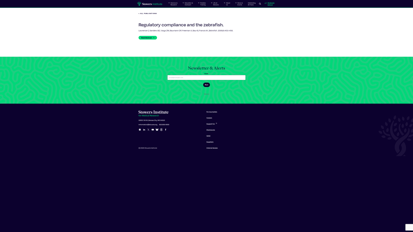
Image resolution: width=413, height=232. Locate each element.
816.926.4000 (164, 124)
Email (206, 73)
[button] (172, 4)
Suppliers (209, 142)
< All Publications (148, 13)
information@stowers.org (148, 124)
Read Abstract (146, 38)
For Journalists (211, 112)
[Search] (260, 4)
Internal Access (212, 148)
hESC (208, 136)
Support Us (210, 124)
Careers (209, 118)
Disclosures (210, 130)
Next (206, 85)
